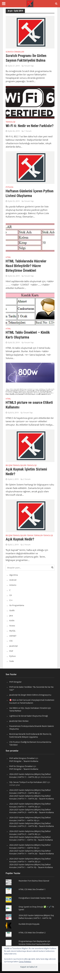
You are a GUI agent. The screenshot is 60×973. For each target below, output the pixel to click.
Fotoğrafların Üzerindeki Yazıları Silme (35, 898)
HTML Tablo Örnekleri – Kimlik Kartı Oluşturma (28, 334)
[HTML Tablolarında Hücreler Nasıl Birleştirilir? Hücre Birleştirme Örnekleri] (30, 237)
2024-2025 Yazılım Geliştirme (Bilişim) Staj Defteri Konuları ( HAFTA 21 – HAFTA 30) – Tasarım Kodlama (31, 811)
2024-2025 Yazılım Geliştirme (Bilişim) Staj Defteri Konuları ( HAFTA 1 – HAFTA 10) (30, 819)
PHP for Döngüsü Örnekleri (21, 766)
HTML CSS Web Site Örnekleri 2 (32, 932)
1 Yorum (27, 131)
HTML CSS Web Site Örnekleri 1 (32, 889)
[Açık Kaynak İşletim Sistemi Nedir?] (30, 445)
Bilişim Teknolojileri (16, 466)
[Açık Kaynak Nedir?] (30, 515)
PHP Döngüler (15, 682)
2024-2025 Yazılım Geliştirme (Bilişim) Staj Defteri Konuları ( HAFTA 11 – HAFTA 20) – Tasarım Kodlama (31, 797)
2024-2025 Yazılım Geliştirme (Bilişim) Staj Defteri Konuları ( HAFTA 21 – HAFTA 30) (30, 791)
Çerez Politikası (25, 961)
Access (12, 625)
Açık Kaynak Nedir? (20, 539)
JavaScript (13, 646)
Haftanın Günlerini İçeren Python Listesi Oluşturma (29, 193)
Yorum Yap (29, 66)
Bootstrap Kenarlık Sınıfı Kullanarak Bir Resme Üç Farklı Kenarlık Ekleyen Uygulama (30, 735)
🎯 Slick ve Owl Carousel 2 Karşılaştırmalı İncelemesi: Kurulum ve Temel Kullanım (31, 701)
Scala (11, 661)
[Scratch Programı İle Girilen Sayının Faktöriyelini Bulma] (30, 32)
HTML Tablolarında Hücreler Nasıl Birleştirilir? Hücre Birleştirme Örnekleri (26, 266)
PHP (11, 651)
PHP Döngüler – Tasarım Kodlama (23, 761)
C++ (11, 600)
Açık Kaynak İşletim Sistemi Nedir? (26, 471)
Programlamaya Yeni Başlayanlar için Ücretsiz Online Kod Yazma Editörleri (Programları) (34, 944)
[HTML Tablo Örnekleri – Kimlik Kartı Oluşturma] (30, 308)
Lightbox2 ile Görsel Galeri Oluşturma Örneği (28, 716)
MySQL (12, 630)
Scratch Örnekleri (15, 52)
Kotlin (11, 620)
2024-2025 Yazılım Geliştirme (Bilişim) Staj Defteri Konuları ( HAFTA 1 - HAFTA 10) (36, 917)
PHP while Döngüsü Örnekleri (22, 758)
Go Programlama (16, 605)
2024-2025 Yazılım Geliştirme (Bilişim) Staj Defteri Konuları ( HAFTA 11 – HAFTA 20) (30, 775)
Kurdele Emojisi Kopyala (29, 924)
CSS (11, 640)
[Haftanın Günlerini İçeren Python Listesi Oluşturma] (30, 167)
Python (9, 187)
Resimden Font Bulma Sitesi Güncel (34, 880)
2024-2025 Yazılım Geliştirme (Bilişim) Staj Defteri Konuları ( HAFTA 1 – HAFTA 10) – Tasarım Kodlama (31, 838)
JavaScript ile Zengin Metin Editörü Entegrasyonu (30, 694)
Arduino (12, 585)
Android (12, 580)
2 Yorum (26, 479)
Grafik (12, 610)
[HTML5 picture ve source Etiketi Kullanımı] (30, 378)
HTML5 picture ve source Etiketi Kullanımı (29, 404)
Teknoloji (10, 122)
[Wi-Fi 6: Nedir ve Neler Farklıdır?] (30, 101)
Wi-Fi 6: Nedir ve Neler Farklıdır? (29, 126)
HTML (8, 257)
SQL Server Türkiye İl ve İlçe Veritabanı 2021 (28, 782)
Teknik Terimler (35, 536)
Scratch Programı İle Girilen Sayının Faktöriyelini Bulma (26, 58)
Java (11, 615)
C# (10, 595)
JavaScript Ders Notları (19, 721)
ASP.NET (12, 636)
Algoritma (13, 575)
